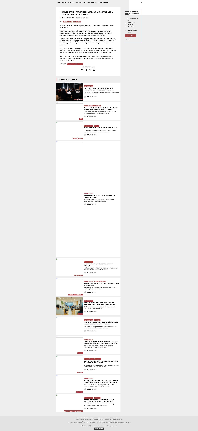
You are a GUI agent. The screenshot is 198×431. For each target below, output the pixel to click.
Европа (75, 138)
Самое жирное (62, 2)
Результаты (129, 40)
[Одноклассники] (86, 69)
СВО (84, 2)
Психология (79, 391)
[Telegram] (90, 69)
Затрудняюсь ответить (131, 23)
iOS (74, 21)
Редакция (90, 97)
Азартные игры (78, 275)
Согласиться (99, 428)
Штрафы (80, 138)
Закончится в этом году (133, 19)
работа (80, 314)
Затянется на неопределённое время (132, 30)
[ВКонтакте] (82, 69)
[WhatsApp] (94, 69)
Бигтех (66, 411)
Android (66, 21)
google (70, 21)
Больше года (131, 26)
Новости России (104, 2)
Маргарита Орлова (68, 17)
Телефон (80, 372)
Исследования (78, 99)
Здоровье (79, 353)
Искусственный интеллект (75, 294)
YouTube (78, 21)
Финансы (70, 2)
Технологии (78, 2)
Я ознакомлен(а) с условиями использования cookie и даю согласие (99, 426)
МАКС (80, 119)
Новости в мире (92, 2)
